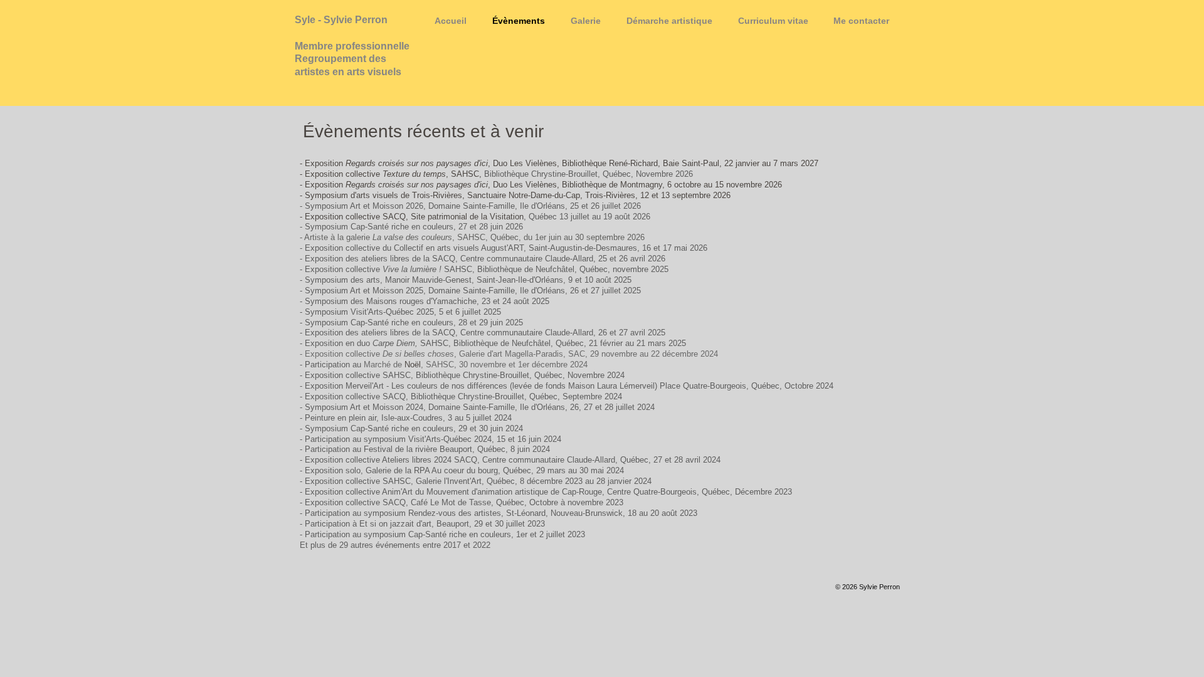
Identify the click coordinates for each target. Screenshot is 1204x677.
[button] (585, 21)
